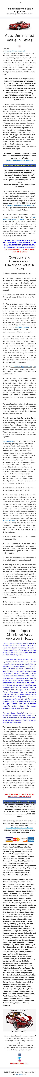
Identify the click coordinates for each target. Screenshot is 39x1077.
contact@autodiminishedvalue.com (19, 160)
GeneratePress (21, 1074)
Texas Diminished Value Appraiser (19, 10)
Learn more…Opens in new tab (14, 51)
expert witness (9, 520)
